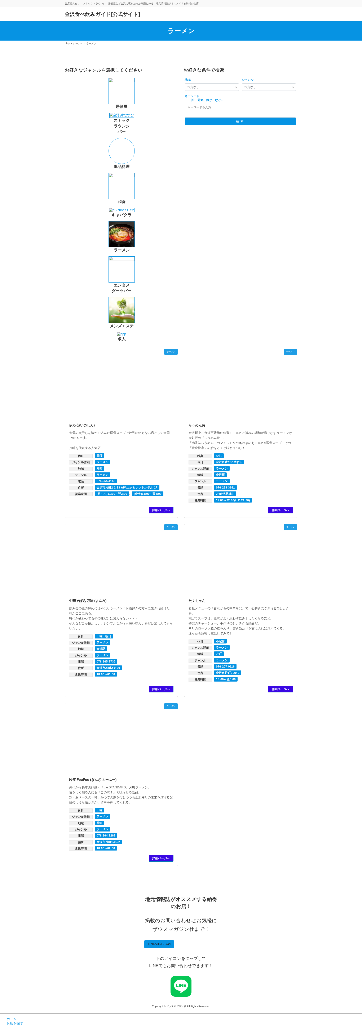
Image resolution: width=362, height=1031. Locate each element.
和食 (122, 202)
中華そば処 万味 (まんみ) (87, 600)
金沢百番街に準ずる (229, 462)
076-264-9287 (106, 835)
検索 (240, 121)
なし (219, 455)
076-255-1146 (106, 481)
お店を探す (14, 1023)
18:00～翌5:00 (226, 679)
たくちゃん (197, 600)
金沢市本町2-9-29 (108, 667)
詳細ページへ (161, 510)
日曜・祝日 (104, 636)
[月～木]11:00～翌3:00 (112, 493)
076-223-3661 (225, 487)
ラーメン (122, 250)
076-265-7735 (106, 661)
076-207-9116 (225, 666)
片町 (99, 468)
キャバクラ (122, 215)
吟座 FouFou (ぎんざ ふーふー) (92, 780)
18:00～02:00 (106, 848)
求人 (122, 339)
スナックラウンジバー (122, 126)
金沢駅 (220, 474)
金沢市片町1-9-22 (108, 842)
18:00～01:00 (106, 674)
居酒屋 (122, 106)
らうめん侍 (197, 425)
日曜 (99, 455)
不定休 (220, 641)
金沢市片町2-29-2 (227, 672)
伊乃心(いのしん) (82, 425)
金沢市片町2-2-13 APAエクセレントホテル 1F (127, 487)
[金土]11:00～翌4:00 (148, 493)
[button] (159, 944)
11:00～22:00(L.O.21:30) (233, 500)
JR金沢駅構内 (225, 493)
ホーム (11, 1019)
